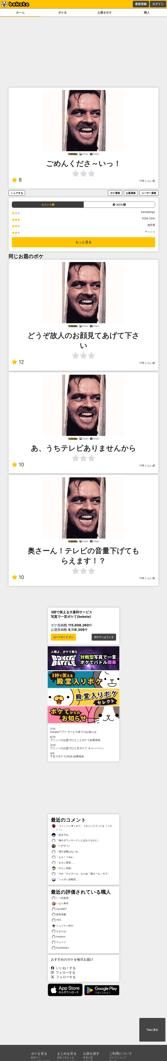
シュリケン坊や (64, 925)
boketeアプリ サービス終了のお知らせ (73, 730)
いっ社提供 (62, 897)
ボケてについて (117, 1057)
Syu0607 (61, 908)
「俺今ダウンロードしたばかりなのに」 (78, 840)
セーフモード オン (63, 637)
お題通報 (131, 193)
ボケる (62, 12)
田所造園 (61, 914)
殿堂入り (36, 1057)
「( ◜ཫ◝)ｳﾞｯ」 (63, 845)
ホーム (20, 12)
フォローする (64, 972)
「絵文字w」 (63, 834)
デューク (61, 942)
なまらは (61, 931)
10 (21, 465)
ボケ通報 (115, 193)
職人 (147, 12)
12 (21, 362)
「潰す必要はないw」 (68, 851)
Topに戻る (152, 1029)
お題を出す (105, 12)
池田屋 (151, 225)
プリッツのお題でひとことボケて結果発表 (75, 738)
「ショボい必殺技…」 (68, 879)
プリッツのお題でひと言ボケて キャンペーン (77, 747)
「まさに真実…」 (65, 862)
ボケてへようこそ (104, 637)
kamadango (148, 211)
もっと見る (83, 242)
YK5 (58, 919)
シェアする (17, 193)
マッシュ (150, 231)
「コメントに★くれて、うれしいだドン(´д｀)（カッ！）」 (84, 827)
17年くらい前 (147, 180)
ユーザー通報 (149, 193)
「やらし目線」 (64, 868)
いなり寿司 (62, 903)
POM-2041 (148, 218)
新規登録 (141, 4)
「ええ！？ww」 (65, 857)
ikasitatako (62, 947)
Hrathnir (60, 936)
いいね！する (65, 968)
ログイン (158, 4)
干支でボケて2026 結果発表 (67, 755)
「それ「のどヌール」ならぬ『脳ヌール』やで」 (83, 873)
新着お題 (88, 1057)
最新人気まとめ (65, 1057)
